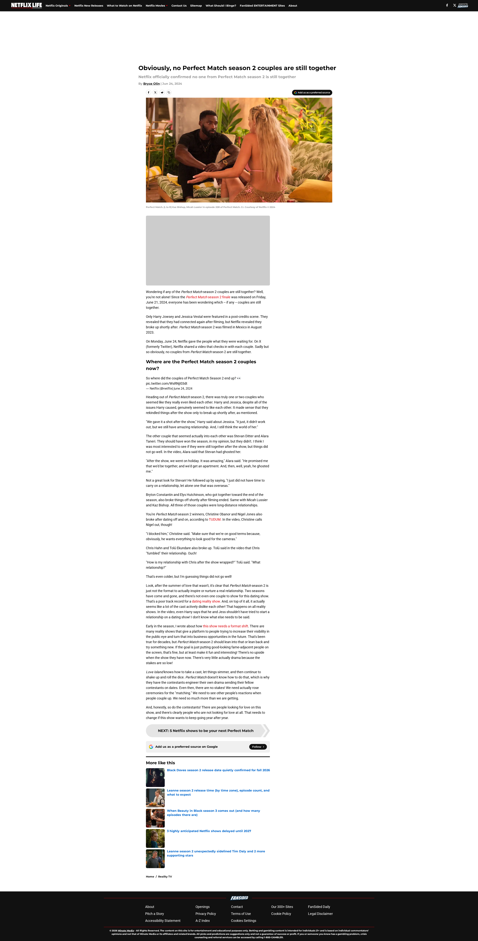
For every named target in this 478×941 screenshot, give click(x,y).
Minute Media (126, 930)
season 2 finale (208, 297)
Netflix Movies (155, 5)
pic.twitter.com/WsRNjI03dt (166, 383)
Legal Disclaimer (320, 914)
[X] (454, 5)
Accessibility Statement (162, 921)
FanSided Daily (319, 907)
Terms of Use (241, 914)
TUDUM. (215, 519)
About (292, 5)
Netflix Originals (57, 5)
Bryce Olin (151, 83)
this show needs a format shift (225, 626)
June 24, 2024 (183, 388)
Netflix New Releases (88, 5)
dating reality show (206, 601)
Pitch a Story (154, 914)
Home (150, 876)
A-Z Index (203, 921)
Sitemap (196, 5)
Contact (237, 907)
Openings (203, 907)
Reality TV (165, 876)
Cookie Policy (281, 914)
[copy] (168, 92)
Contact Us (179, 5)
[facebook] (447, 5)
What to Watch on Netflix (124, 5)
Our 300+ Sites (282, 907)
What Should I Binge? (221, 5)
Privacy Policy (206, 914)
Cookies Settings (243, 921)
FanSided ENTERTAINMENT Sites (262, 5)
